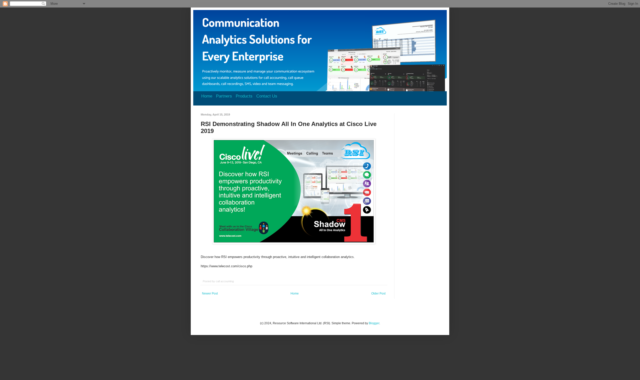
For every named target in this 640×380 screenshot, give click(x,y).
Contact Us (266, 96)
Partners (224, 96)
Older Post (378, 293)
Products (244, 96)
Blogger (374, 323)
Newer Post (210, 293)
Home (206, 96)
